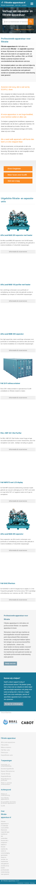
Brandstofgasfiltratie (7, 769)
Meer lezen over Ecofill (17, 175)
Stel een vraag (14, 181)
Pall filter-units (5, 750)
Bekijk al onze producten (23, 29)
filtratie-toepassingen (7, 5)
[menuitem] (8, 5)
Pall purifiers (5, 745)
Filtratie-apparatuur (8, 738)
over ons (18, 5)
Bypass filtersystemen (8, 771)
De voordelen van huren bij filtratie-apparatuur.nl (8, 802)
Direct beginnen (14, 168)
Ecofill (3, 806)
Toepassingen (6, 761)
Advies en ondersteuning (5, 794)
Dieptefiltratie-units (7, 755)
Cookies (26, 883)
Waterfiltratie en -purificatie (6, 779)
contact (24, 5)
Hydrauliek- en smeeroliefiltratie (6, 765)
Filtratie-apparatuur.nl (14, 2)
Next (32, 722)
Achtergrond (6, 790)
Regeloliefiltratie (6, 776)
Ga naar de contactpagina (13, 704)
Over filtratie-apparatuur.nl (5, 798)
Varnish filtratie (5, 774)
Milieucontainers (6, 747)
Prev (3, 722)
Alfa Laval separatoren (8, 742)
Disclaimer (20, 883)
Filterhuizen (4, 752)
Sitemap (32, 883)
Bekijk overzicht (10, 663)
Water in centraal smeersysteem (6, 783)
